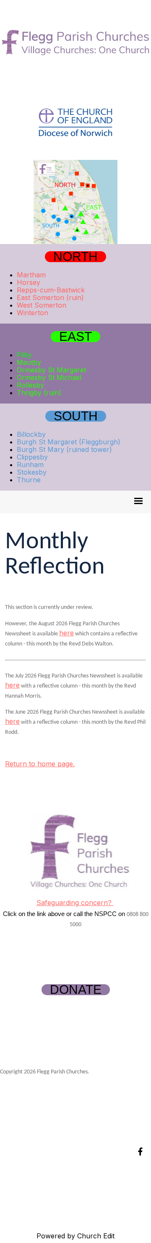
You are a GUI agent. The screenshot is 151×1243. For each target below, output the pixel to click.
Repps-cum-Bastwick (51, 290)
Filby (24, 355)
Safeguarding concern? (75, 902)
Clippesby (32, 457)
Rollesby (30, 385)
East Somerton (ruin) (50, 297)
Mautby (29, 362)
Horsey (28, 282)
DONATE (76, 989)
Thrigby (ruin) (39, 392)
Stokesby (32, 472)
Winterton (32, 312)
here (66, 633)
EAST (75, 336)
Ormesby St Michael (49, 377)
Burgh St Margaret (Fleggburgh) (68, 442)
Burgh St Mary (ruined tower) (64, 449)
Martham (31, 275)
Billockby (31, 434)
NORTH (75, 256)
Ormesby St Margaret (51, 370)
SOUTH (76, 416)
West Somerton (41, 305)
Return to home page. (40, 764)
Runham (30, 464)
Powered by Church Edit (75, 1236)
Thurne (29, 479)
